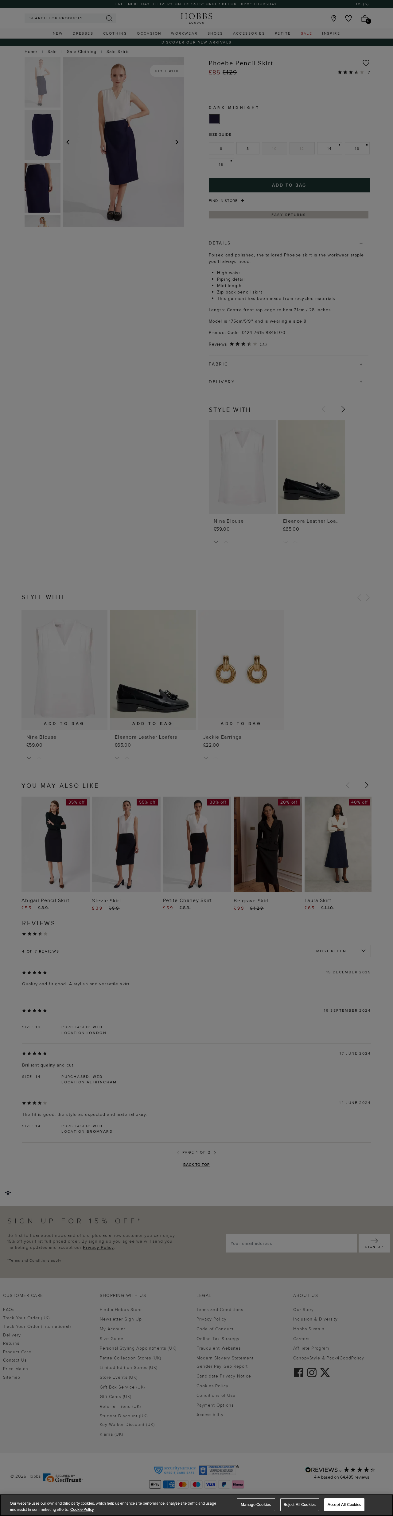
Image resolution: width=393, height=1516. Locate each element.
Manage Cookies (256, 1504)
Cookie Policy (82, 1509)
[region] (196, 1505)
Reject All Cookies (300, 1504)
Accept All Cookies (344, 1504)
